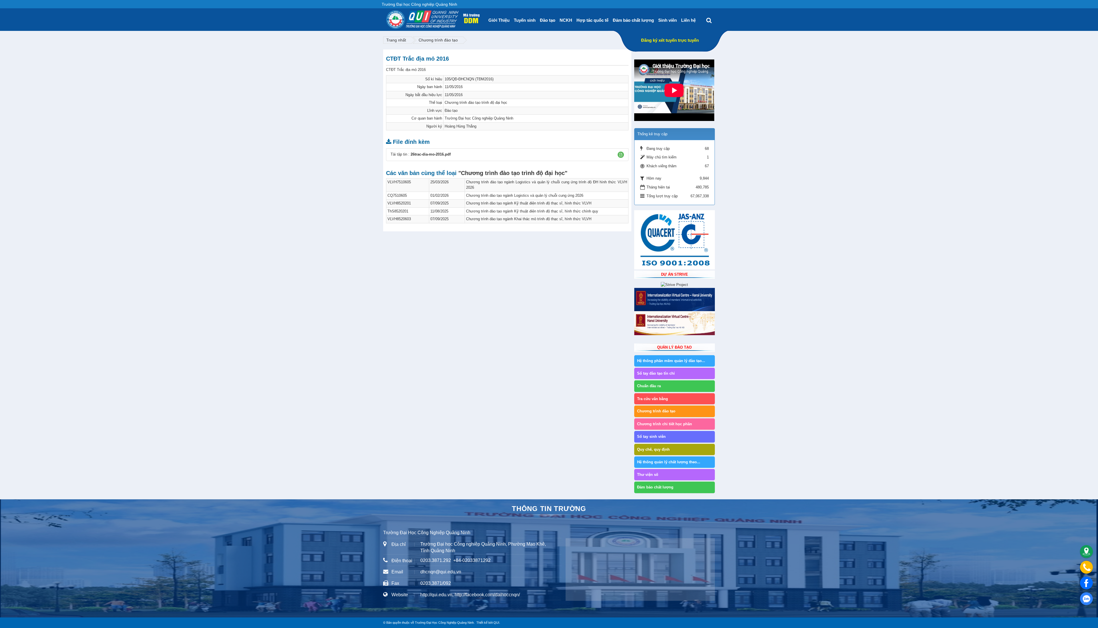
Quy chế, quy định (653, 449)
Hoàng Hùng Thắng (460, 126)
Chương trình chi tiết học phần (664, 424)
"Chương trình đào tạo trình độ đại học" (512, 173)
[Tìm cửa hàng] (1086, 551)
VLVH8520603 (399, 219)
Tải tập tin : (421, 154)
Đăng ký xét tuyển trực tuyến (670, 40)
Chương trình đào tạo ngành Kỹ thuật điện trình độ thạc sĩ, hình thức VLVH (528, 203)
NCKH (566, 20)
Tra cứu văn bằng (652, 399)
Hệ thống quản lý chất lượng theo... (668, 462)
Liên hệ (688, 20)
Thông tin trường (549, 508)
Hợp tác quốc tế (592, 20)
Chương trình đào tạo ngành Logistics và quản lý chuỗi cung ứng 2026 (524, 195)
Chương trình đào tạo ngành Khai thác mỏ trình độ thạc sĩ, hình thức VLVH (528, 219)
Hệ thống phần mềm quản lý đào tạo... (671, 361)
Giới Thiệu (499, 20)
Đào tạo (547, 20)
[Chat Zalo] (1086, 598)
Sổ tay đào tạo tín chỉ (656, 373)
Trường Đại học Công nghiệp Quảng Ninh (479, 118)
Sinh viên (667, 20)
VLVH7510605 (399, 182)
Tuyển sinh (525, 20)
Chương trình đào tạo (438, 40)
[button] (620, 155)
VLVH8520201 (399, 203)
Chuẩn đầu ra (649, 386)
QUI (496, 622)
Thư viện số (647, 474)
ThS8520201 (397, 211)
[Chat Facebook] (1086, 583)
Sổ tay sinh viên (651, 436)
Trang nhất (396, 40)
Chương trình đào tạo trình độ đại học (476, 102)
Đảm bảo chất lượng (633, 20)
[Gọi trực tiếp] (1086, 567)
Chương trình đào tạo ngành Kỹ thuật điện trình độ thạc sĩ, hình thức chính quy (532, 211)
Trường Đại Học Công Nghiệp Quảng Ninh (444, 622)
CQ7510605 (397, 195)
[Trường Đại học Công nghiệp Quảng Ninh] (386, 17)
